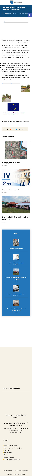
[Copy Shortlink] (26, 129)
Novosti (27, 121)
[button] (30, 15)
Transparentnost (16, 328)
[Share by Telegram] (16, 129)
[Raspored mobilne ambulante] (16, 288)
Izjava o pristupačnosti (10, 445)
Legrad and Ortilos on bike (18, 121)
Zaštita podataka (9, 457)
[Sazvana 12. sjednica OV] (16, 257)
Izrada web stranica (19, 474)
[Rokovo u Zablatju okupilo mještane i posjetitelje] (16, 271)
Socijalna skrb (8, 455)
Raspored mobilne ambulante (16, 294)
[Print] (23, 129)
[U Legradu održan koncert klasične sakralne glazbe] (16, 303)
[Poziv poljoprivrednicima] (16, 242)
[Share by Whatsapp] (13, 129)
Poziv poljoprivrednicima (16, 248)
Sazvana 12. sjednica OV (16, 263)
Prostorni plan (8, 452)
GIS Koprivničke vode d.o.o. (12, 459)
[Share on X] (7, 129)
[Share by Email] (19, 129)
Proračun (6, 450)
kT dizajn (9, 474)
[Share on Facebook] (4, 129)
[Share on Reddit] (10, 129)
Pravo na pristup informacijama (13, 448)
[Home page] (2, 13)
